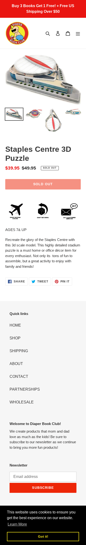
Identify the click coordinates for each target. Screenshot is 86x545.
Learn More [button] (17, 524)
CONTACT (19, 376)
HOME (15, 325)
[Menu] (78, 33)
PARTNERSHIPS (25, 389)
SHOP (15, 338)
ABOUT (16, 364)
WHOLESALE (22, 402)
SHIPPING (19, 351)
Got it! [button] (43, 536)
